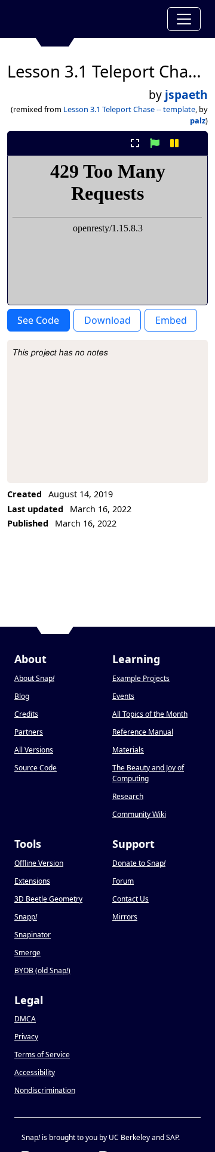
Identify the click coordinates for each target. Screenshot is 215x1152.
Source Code (35, 768)
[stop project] (194, 143)
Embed (171, 320)
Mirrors (124, 917)
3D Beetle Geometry (48, 899)
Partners (28, 732)
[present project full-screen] (134, 143)
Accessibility (34, 1072)
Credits (26, 714)
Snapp (25, 917)
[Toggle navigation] (184, 19)
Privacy (26, 1037)
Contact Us (130, 899)
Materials (128, 750)
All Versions (33, 750)
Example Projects (141, 678)
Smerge (27, 952)
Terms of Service (42, 1054)
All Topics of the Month (150, 714)
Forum (123, 881)
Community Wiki (139, 814)
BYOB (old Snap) (42, 970)
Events (123, 696)
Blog (21, 696)
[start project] (154, 143)
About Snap (34, 678)
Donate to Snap (138, 863)
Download (107, 320)
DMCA (25, 1019)
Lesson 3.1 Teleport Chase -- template (129, 109)
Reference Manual (142, 732)
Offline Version (38, 863)
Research (127, 796)
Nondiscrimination (44, 1090)
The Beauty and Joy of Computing (148, 773)
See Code (38, 320)
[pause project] (174, 143)
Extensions (32, 881)
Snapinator (32, 935)
